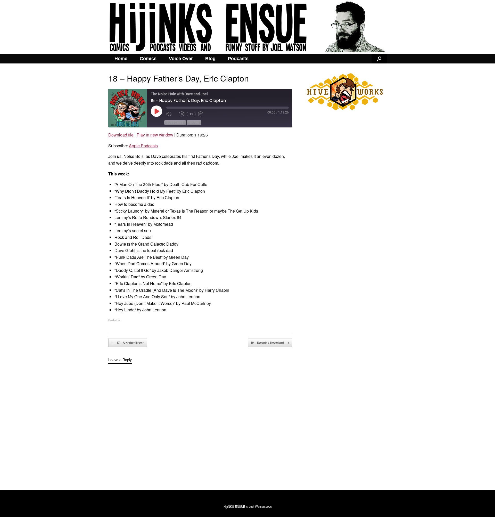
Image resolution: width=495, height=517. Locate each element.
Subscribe (175, 122)
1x (191, 114)
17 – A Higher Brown (127, 342)
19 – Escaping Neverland (270, 342)
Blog (210, 58)
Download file (121, 135)
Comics (148, 58)
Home (120, 58)
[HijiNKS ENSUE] (247, 26)
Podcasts (238, 58)
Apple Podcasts (143, 146)
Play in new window (155, 135)
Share (194, 122)
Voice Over (181, 58)
